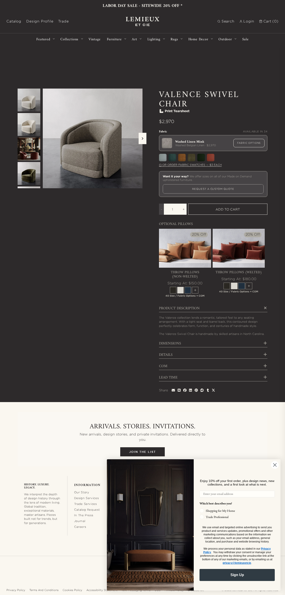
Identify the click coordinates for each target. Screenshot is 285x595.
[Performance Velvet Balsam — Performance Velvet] (191, 157)
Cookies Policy (72, 590)
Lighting (153, 38)
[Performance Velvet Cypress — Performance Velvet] (172, 157)
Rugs (174, 38)
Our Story (81, 492)
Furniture (114, 38)
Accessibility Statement (102, 590)
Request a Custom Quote (213, 189)
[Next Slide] (142, 138)
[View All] (195, 290)
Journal (80, 520)
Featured (43, 38)
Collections (69, 38)
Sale (245, 38)
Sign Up (237, 575)
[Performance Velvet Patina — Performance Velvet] (163, 157)
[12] (173, 290)
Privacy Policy (15, 590)
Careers (80, 526)
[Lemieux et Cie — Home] (142, 21)
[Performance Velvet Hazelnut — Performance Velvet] (182, 157)
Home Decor (198, 38)
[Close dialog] (275, 465)
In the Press (83, 515)
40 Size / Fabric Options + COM (185, 295)
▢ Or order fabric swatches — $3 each (190, 164)
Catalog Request (87, 509)
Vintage (95, 38)
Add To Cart (228, 209)
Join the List (142, 451)
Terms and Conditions (44, 590)
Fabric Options (249, 143)
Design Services (86, 498)
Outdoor (225, 38)
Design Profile (39, 21)
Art (134, 38)
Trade (63, 21)
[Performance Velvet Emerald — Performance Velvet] (201, 157)
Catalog (13, 21)
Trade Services (85, 503)
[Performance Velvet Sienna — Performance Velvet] (210, 157)
